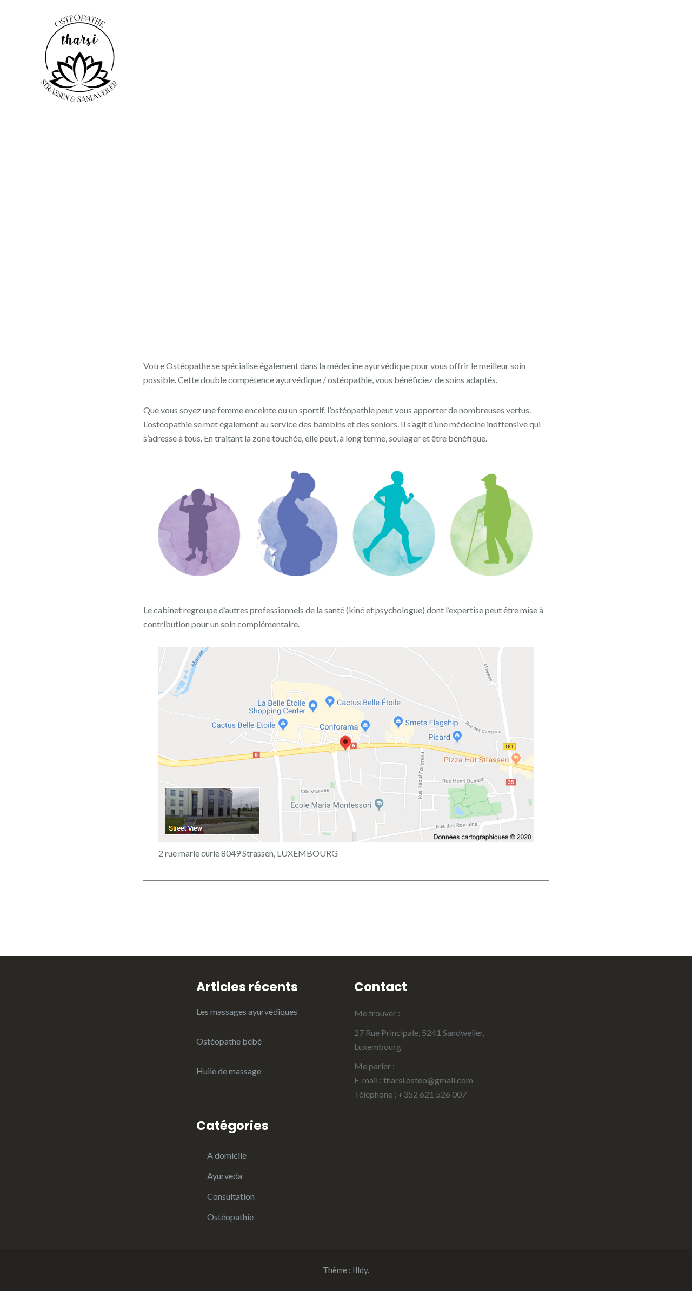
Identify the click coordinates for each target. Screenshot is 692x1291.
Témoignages (489, 61)
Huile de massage (228, 1071)
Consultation (231, 1196)
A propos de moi (558, 40)
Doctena (431, 83)
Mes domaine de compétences (331, 83)
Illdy (360, 1270)
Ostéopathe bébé (229, 1041)
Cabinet (416, 40)
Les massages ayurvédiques (246, 1011)
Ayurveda (268, 40)
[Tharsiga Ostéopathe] (78, 55)
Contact (486, 83)
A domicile (483, 40)
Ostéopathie (344, 40)
